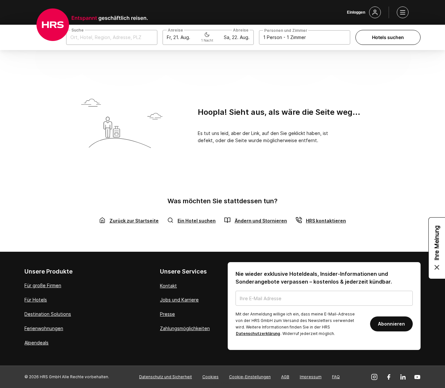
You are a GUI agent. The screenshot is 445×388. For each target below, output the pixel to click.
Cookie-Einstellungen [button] (250, 376)
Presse (167, 314)
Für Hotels (35, 299)
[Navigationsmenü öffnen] (403, 12)
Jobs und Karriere (179, 299)
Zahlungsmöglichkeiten (185, 328)
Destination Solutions (47, 314)
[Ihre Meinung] (437, 248)
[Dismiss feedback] (437, 267)
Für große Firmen (42, 285)
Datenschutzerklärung (258, 333)
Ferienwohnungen (43, 328)
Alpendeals (36, 342)
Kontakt (168, 285)
